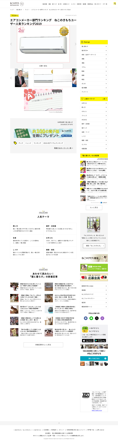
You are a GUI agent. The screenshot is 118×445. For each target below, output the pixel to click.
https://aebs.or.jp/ (97, 410)
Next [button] (76, 44)
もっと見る (94, 207)
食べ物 (59, 4)
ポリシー (61, 429)
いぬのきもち (37, 429)
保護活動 (84, 148)
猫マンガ (54, 4)
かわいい (84, 111)
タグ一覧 (105, 4)
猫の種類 (84, 88)
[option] (43, 44)
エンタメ (73, 4)
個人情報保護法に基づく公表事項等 (62, 433)
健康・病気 (85, 140)
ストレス (84, 115)
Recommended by (95, 202)
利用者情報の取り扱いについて (76, 429)
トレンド (28, 143)
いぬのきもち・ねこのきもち (22, 429)
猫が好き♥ (85, 50)
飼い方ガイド (98, 4)
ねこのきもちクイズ (87, 294)
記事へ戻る (43, 66)
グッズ (26, 9)
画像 (83, 75)
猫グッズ (84, 128)
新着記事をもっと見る (43, 345)
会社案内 (47, 433)
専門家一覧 (90, 429)
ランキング (37, 143)
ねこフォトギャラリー (88, 298)
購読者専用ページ (87, 307)
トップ (11, 9)
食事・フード (85, 132)
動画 (83, 71)
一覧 (104, 99)
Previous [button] (11, 44)
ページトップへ (59, 423)
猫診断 (84, 302)
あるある (84, 120)
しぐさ (84, 136)
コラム (84, 67)
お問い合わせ (100, 429)
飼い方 (84, 107)
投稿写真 (79, 4)
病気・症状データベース (89, 54)
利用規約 (53, 429)
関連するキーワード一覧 (62, 148)
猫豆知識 (45, 4)
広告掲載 (46, 429)
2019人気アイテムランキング (53, 143)
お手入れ (84, 103)
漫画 (83, 63)
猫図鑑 (84, 4)
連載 (49, 4)
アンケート (85, 92)
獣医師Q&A (90, 4)
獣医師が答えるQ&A (87, 286)
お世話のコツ (66, 4)
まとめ (84, 83)
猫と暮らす (19, 9)
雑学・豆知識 (85, 124)
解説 (83, 79)
